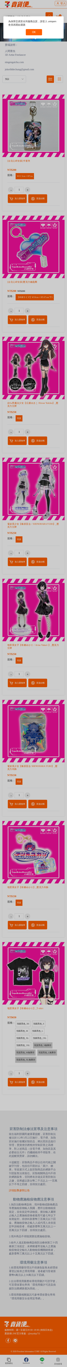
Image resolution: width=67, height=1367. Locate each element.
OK (34, 32)
